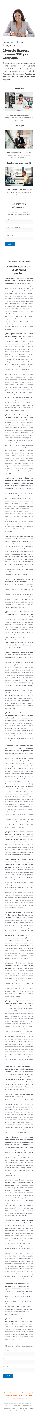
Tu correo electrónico (12, 227)
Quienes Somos (22, 1408)
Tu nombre (8, 219)
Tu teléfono (9, 235)
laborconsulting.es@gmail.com (22, 1405)
